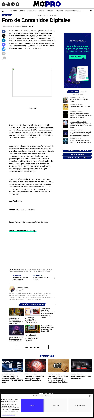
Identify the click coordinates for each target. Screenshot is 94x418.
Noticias (14, 11)
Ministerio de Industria (17, 271)
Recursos (59, 11)
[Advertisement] (32, 255)
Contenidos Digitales (35, 269)
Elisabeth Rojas (26, 26)
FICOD (46, 269)
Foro (50, 269)
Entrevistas (32, 11)
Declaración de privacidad (8, 415)
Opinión (41, 11)
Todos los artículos (72, 11)
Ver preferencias (80, 405)
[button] (90, 396)
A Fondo (22, 11)
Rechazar (56, 405)
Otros (29, 271)
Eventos (50, 11)
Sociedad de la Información (42, 271)
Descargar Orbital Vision (47, 15)
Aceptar (32, 405)
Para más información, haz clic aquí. (22, 231)
